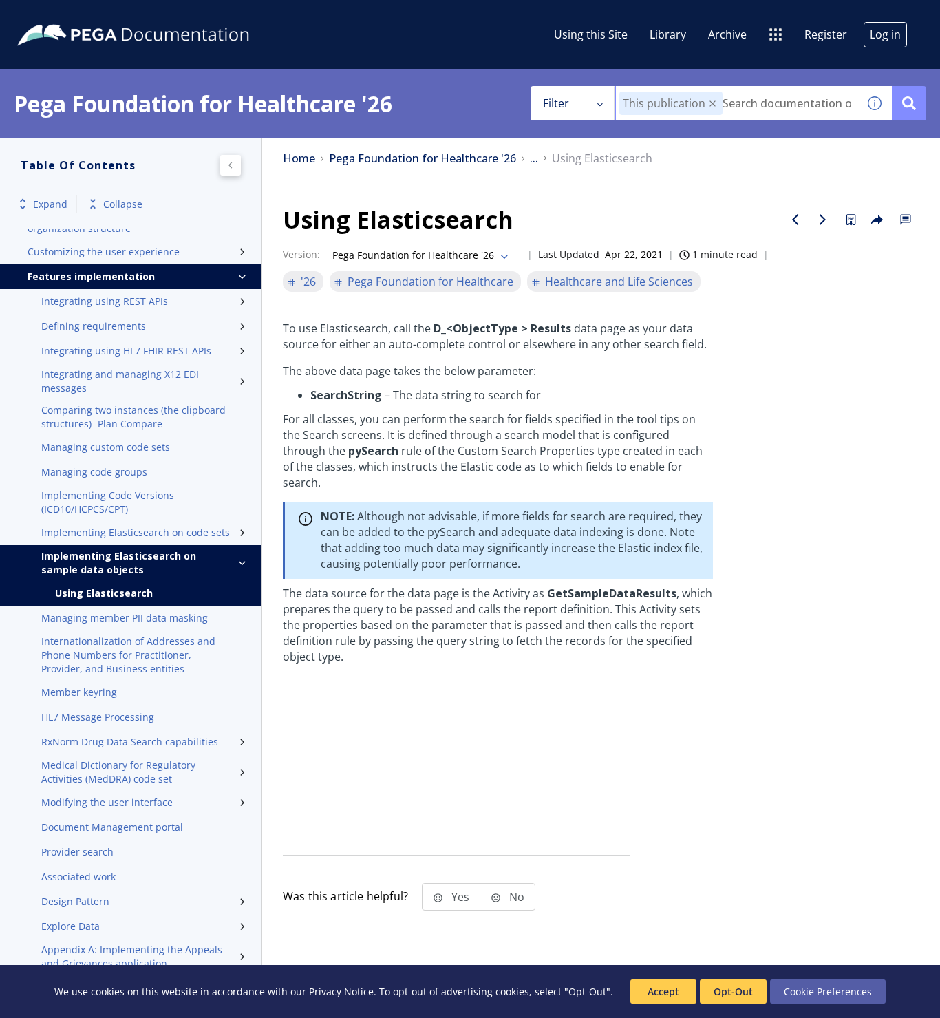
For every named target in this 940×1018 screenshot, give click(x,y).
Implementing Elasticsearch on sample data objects (118, 562)
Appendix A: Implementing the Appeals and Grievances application (131, 956)
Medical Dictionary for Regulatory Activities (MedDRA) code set (118, 772)
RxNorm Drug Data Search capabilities (129, 741)
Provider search (77, 851)
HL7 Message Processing (97, 716)
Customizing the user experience (104, 251)
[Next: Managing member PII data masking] (823, 219)
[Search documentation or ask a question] (909, 103)
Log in (885, 34)
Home (299, 159)
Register (825, 34)
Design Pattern (75, 901)
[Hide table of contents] (230, 165)
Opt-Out (733, 991)
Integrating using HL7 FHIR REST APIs (126, 350)
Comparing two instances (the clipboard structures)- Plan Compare (133, 416)
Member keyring (79, 692)
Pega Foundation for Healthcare (430, 281)
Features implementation (91, 276)
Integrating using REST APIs (104, 301)
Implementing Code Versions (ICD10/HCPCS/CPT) (107, 502)
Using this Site (591, 34)
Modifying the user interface (107, 802)
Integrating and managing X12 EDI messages (120, 381)
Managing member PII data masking (124, 617)
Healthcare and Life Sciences (619, 281)
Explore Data (70, 926)
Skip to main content (61, 15)
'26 (308, 281)
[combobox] (736, 103)
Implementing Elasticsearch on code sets (135, 532)
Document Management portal (112, 827)
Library (668, 34)
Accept (663, 991)
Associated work (78, 876)
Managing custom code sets (105, 447)
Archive (727, 34)
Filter (556, 103)
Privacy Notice (341, 991)
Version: (301, 254)
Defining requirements (93, 325)
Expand (50, 204)
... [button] (534, 159)
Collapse (122, 204)
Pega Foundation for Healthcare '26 (422, 159)
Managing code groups (94, 471)
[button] (712, 103)
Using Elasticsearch (104, 593)
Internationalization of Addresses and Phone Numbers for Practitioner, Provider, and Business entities (128, 655)
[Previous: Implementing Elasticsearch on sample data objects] (795, 219)
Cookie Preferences (828, 991)
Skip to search (166, 15)
